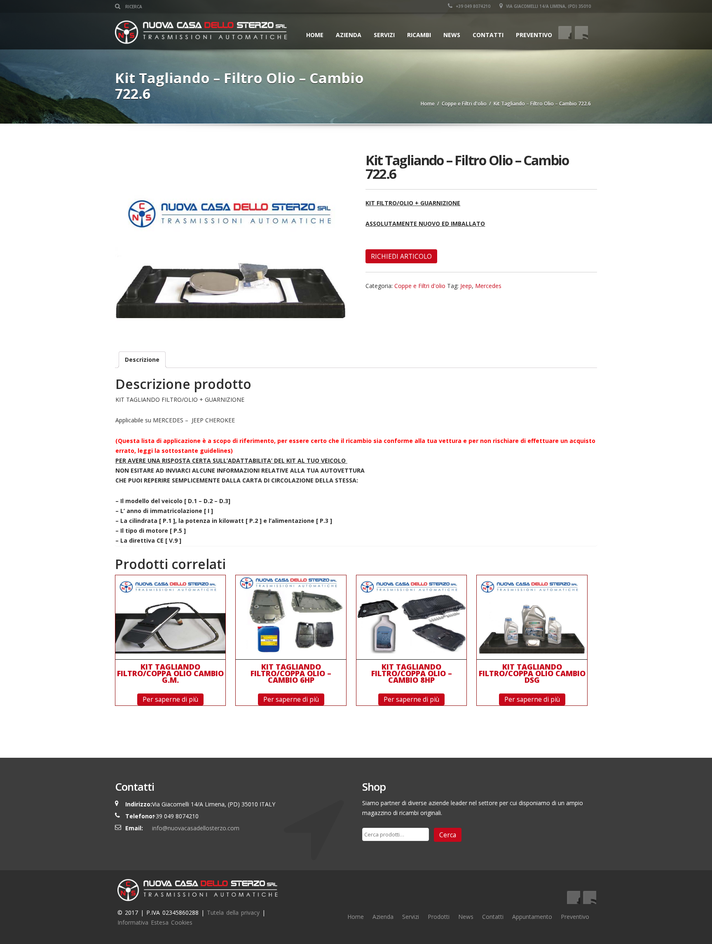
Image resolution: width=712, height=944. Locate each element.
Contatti (488, 35)
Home (314, 35)
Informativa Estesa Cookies (154, 922)
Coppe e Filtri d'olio (464, 103)
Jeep (466, 286)
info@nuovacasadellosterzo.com (195, 828)
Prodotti (439, 917)
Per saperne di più (170, 699)
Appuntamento (532, 917)
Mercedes (488, 286)
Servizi (410, 917)
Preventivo (534, 35)
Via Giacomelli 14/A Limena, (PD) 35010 (548, 6)
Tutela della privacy (233, 912)
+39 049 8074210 (472, 6)
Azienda (348, 35)
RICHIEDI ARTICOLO (401, 256)
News (451, 35)
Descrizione (142, 359)
